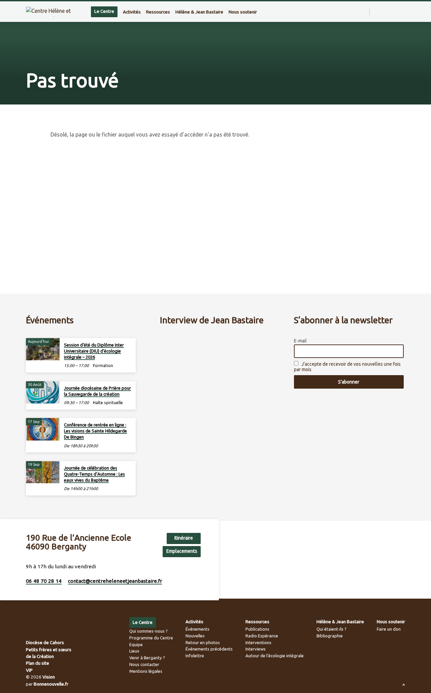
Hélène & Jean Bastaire (199, 11)
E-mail (300, 340)
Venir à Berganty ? (147, 657)
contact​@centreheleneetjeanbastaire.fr (115, 581)
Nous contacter (144, 664)
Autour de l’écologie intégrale (274, 655)
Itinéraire (183, 538)
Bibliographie (330, 635)
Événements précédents (209, 648)
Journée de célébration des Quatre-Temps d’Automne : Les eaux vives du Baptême (94, 473)
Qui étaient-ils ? (331, 629)
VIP (29, 670)
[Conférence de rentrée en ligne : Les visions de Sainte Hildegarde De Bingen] (43, 429)
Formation (103, 365)
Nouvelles (195, 635)
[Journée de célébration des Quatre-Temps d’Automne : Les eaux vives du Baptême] (43, 472)
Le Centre (104, 11)
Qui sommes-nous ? (148, 631)
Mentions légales (145, 671)
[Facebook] (382, 11)
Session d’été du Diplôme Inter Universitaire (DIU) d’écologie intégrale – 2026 (94, 350)
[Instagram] (389, 11)
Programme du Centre (151, 637)
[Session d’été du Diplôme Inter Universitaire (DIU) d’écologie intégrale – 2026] (43, 349)
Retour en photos (203, 642)
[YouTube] (397, 11)
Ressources (158, 11)
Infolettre (195, 655)
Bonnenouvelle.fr (51, 684)
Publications (257, 629)
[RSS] (375, 11)
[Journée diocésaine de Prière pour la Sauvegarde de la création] (43, 392)
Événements (197, 629)
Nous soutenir (243, 11)
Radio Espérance (261, 635)
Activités (132, 11)
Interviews (255, 648)
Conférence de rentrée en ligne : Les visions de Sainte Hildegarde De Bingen (95, 430)
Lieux (134, 651)
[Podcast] (403, 12)
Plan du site (37, 663)
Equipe (136, 644)
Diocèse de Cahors (45, 642)
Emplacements (181, 551)
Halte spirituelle (108, 402)
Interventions (258, 642)
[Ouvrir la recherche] (364, 12)
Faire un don (389, 629)
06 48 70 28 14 (44, 581)
